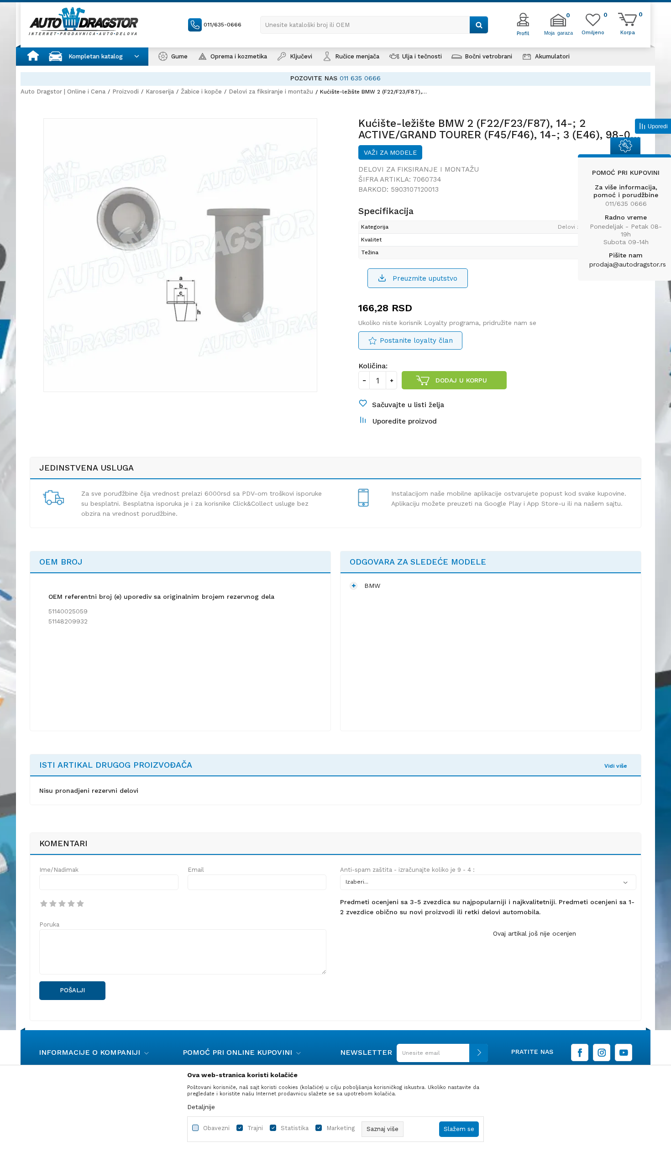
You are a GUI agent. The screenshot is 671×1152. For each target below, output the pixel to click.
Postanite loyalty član (416, 340)
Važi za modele (390, 152)
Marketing (340, 1128)
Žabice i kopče (201, 91)
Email (196, 869)
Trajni (255, 1128)
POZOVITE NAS (313, 78)
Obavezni (216, 1128)
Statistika (295, 1128)
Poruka (49, 924)
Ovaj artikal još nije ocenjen (534, 933)
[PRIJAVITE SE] (440, 1056)
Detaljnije (201, 1106)
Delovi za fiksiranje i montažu (271, 91)
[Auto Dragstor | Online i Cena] (83, 21)
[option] (335, 78)
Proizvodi (125, 91)
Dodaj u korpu (461, 380)
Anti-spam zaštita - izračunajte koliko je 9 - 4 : (407, 869)
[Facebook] (579, 1052)
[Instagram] (601, 1052)
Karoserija (160, 91)
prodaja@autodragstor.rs (627, 264)
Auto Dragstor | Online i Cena (63, 91)
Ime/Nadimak (59, 869)
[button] (374, 25)
